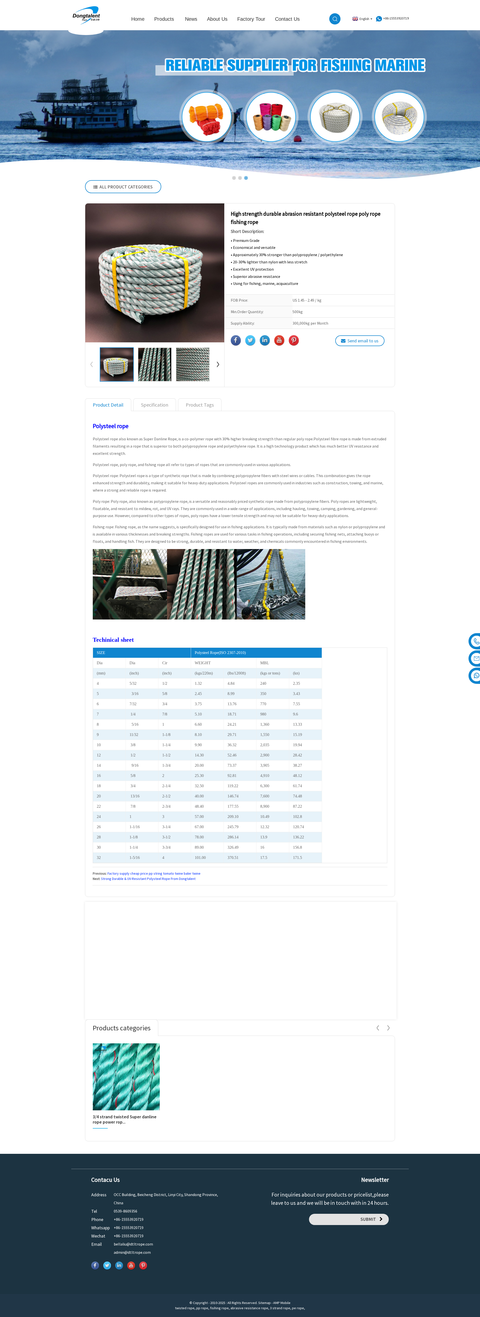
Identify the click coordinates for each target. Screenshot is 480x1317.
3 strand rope (280, 1308)
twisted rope (184, 1308)
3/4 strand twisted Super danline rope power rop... (124, 1119)
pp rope (202, 1308)
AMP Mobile (281, 1303)
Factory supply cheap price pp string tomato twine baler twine (154, 873)
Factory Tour (251, 19)
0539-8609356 (125, 1211)
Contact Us (287, 19)
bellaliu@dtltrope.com (133, 1244)
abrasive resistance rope (249, 1308)
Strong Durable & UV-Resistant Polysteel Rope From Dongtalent (148, 878)
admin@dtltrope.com (132, 1252)
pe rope (298, 1308)
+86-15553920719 (129, 1219)
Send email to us (363, 341)
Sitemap (264, 1303)
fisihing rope (219, 1308)
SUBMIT (368, 1219)
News (191, 19)
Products (164, 19)
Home (137, 19)
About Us (217, 19)
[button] (17, 105)
